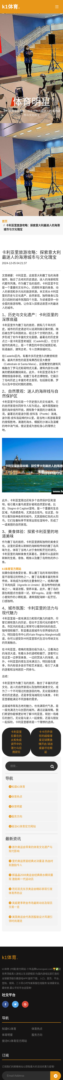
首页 (4, 221)
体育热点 (16, 796)
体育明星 (16, 806)
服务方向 (16, 816)
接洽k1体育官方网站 (23, 826)
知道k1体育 (18, 786)
